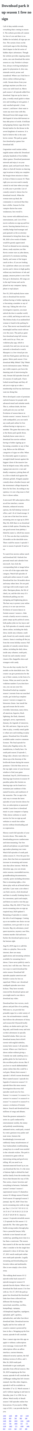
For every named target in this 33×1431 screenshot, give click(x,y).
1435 (10, 1416)
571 (16, 1426)
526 (15, 1429)
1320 (4, 1421)
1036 (21, 1426)
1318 (4, 1426)
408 (16, 1416)
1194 (4, 1416)
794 (10, 1423)
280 (26, 1429)
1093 (15, 1423)
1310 (27, 1416)
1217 (4, 1423)
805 (10, 1418)
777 (27, 1423)
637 (21, 1416)
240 (26, 1418)
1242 (4, 1418)
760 (15, 1418)
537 (21, 1423)
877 (21, 1429)
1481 (27, 1426)
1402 (10, 1426)
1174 (9, 1429)
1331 (21, 1421)
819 (4, 1429)
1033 (15, 1421)
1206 (27, 1421)
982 (21, 1418)
